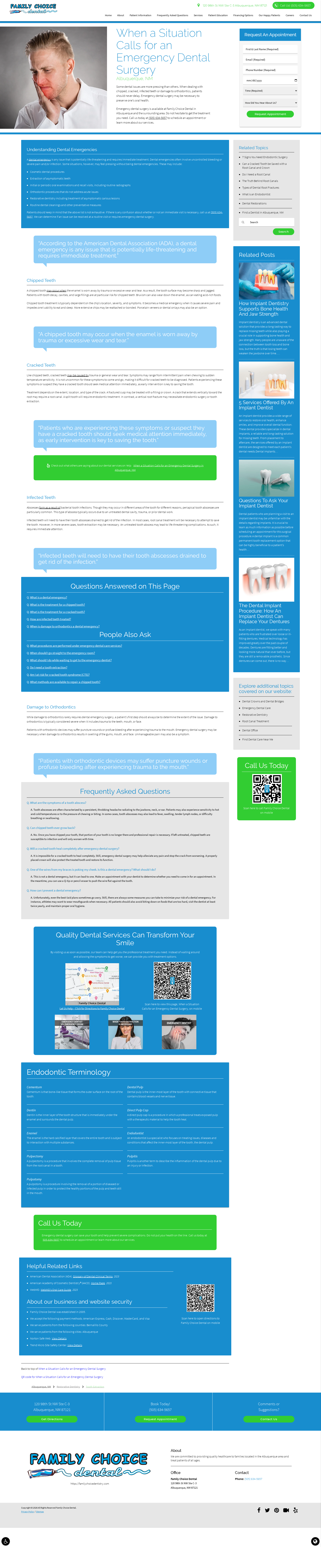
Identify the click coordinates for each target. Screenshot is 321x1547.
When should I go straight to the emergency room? (62, 653)
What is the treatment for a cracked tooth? (57, 612)
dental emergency (40, 159)
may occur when (56, 290)
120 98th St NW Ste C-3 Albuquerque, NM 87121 (234, 5)
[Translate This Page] (315, 1541)
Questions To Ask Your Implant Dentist (263, 503)
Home (108, 15)
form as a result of (49, 507)
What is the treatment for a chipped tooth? (57, 605)
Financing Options (243, 15)
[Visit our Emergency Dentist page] (179, 1048)
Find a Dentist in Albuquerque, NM (262, 212)
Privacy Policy (27, 1511)
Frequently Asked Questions (172, 15)
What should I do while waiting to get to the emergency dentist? (71, 660)
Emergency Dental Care (256, 708)
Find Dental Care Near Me (257, 739)
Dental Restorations (254, 203)
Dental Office (250, 730)
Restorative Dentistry (255, 714)
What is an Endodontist (256, 194)
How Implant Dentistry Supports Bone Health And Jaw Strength (263, 308)
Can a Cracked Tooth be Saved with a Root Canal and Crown (264, 165)
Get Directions (52, 1419)
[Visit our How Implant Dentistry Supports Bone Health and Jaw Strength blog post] (266, 298)
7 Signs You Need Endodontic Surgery (265, 157)
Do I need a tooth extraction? (48, 667)
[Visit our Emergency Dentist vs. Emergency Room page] (72, 1048)
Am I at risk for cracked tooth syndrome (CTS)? (60, 675)
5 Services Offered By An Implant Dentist (266, 405)
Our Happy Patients (269, 15)
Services (198, 15)
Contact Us (306, 15)
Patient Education (218, 15)
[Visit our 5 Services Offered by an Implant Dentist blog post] (266, 397)
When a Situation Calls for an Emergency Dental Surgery (72, 1368)
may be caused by (78, 375)
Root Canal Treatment (255, 721)
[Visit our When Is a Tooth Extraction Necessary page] (125, 1048)
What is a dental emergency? (48, 597)
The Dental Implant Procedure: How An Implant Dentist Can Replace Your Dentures (264, 613)
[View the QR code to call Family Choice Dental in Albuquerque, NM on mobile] (267, 802)
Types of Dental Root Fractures (260, 187)
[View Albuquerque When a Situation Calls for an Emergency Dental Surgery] (53, 128)
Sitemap (40, 1511)
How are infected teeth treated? (50, 619)
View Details (59, 1338)
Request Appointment (160, 1419)
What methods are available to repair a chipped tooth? (65, 682)
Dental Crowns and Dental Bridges (263, 701)
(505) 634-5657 (158, 118)
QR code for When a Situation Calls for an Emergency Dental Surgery (62, 1377)
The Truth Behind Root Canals (260, 181)
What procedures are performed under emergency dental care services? (76, 646)
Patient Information (140, 15)
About (120, 15)
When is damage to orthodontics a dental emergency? (65, 626)
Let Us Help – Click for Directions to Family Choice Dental (92, 1008)
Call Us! (295, 5)
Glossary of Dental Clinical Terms (93, 1276)
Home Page (98, 1283)
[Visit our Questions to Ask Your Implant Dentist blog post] (266, 495)
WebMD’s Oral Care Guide (56, 1290)
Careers (290, 15)
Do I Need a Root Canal (256, 174)
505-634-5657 (51, 1240)
